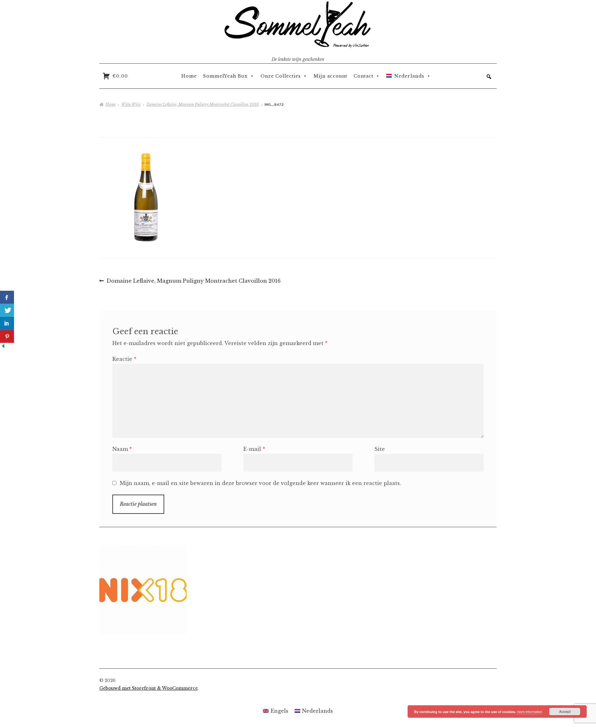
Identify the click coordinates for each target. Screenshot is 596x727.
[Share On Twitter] (7, 310)
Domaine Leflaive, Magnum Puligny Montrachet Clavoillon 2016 (203, 104)
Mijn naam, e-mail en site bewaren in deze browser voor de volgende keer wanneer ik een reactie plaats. (260, 483)
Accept (565, 711)
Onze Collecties (280, 76)
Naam (122, 449)
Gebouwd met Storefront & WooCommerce (148, 688)
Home (189, 76)
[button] (489, 76)
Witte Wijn (131, 104)
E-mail (254, 449)
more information (529, 711)
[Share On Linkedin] (7, 323)
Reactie (124, 359)
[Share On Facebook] (7, 297)
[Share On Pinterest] (7, 336)
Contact (363, 76)
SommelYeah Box (225, 76)
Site (379, 449)
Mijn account (330, 76)
